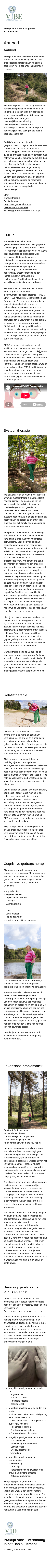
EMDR (7, 195)
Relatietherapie (11, 201)
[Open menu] (45, 13)
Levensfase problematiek (16, 207)
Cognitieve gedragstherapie (17, 204)
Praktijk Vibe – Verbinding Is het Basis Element (24, 1542)
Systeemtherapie (12, 198)
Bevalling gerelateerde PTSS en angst (22, 210)
